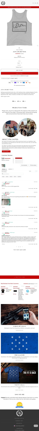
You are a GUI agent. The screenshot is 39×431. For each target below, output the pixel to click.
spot (3, 176)
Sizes (7, 176)
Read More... (6, 151)
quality (19, 176)
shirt (15, 176)
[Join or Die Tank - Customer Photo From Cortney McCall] (3, 165)
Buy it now (19, 73)
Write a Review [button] (33, 165)
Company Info (19, 420)
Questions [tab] (10, 169)
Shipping (15, 57)
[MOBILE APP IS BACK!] (19, 314)
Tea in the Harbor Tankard (19, 288)
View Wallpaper (19, 360)
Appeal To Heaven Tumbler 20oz (27, 294)
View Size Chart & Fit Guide (20, 85)
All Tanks (20, 49)
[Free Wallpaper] (19, 343)
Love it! (27, 288)
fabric (11, 176)
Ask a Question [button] (24, 165)
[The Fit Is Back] (19, 373)
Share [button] (4, 188)
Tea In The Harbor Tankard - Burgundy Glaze (14, 295)
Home (17, 49)
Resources (19, 423)
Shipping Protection (2, 294)
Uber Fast (3, 288)
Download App (19, 330)
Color (19, 65)
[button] (35, 188)
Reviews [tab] (3, 169)
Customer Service (19, 418)
